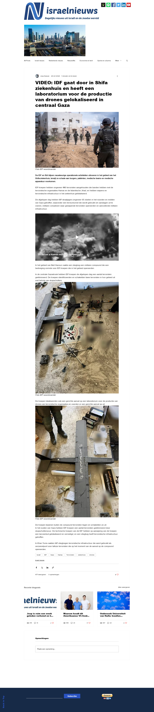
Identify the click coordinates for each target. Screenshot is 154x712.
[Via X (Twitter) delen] (42, 567)
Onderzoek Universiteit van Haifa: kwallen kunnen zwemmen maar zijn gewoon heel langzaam (113, 614)
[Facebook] (113, 5)
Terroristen (70, 555)
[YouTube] (128, 5)
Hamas (60, 555)
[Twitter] (118, 5)
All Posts (27, 61)
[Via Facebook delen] (36, 567)
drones (91, 555)
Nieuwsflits (71, 61)
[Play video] (77, 237)
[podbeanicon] (103, 5)
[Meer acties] (117, 76)
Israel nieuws (39, 61)
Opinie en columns (104, 61)
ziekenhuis (82, 555)
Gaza (52, 555)
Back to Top (3, 702)
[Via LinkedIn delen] (47, 567)
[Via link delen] (53, 567)
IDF (45, 555)
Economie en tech (86, 61)
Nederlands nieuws (56, 61)
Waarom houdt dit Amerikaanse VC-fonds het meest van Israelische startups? (75, 614)
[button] (127, 60)
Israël (38, 555)
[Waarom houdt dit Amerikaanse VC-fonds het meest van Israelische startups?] (77, 600)
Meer (117, 61)
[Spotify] (108, 5)
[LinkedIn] (123, 5)
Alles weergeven (124, 587)
